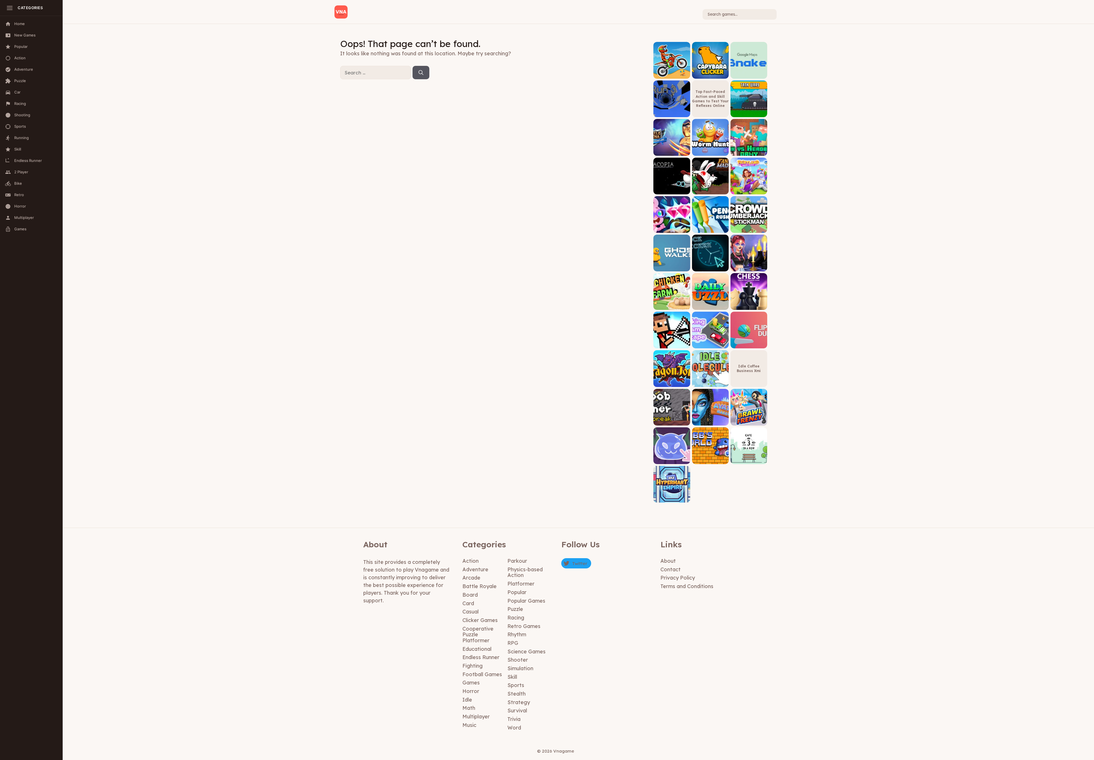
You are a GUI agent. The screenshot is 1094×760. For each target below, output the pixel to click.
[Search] (421, 73)
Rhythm (516, 634)
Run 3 (671, 113)
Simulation (520, 668)
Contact (670, 569)
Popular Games (526, 601)
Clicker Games (480, 620)
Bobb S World (710, 460)
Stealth (516, 693)
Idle (467, 699)
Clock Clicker (710, 267)
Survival (517, 710)
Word (514, 727)
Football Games (482, 674)
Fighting (472, 666)
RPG (512, 643)
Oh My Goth (749, 267)
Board (470, 595)
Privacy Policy (677, 577)
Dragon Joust (671, 383)
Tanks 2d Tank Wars (749, 111)
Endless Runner (480, 657)
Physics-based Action (525, 572)
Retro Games (523, 626)
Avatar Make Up (710, 421)
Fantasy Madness (710, 190)
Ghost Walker (671, 267)
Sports (515, 685)
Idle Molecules (710, 383)
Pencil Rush (710, 228)
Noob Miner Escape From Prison (671, 417)
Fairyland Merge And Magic (749, 188)
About (668, 561)
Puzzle (515, 609)
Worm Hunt (710, 151)
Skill (512, 677)
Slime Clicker (671, 460)
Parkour (517, 561)
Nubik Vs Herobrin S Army (749, 149)
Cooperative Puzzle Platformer (477, 634)
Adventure (475, 569)
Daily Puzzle (710, 305)
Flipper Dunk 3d (748, 344)
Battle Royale (479, 586)
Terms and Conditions (686, 586)
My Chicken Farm (671, 305)
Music (469, 725)
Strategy (518, 702)
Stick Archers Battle (671, 342)
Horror (470, 691)
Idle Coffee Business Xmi (749, 368)
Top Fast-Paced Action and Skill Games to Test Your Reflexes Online (710, 99)
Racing (515, 617)
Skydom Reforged (671, 228)
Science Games (526, 651)
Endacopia (671, 190)
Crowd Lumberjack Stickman (748, 226)
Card (468, 603)
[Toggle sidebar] (9, 8)
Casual (470, 611)
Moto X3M (671, 74)
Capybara (710, 74)
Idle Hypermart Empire (671, 496)
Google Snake (749, 74)
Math (468, 708)
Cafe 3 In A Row (748, 460)
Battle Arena (672, 151)
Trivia (514, 719)
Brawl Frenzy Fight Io (749, 419)
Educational (476, 649)
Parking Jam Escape (710, 342)
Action (470, 561)
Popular (516, 592)
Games (471, 682)
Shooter (517, 660)
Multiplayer (476, 716)
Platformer (520, 583)
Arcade (471, 577)
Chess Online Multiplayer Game (748, 304)
